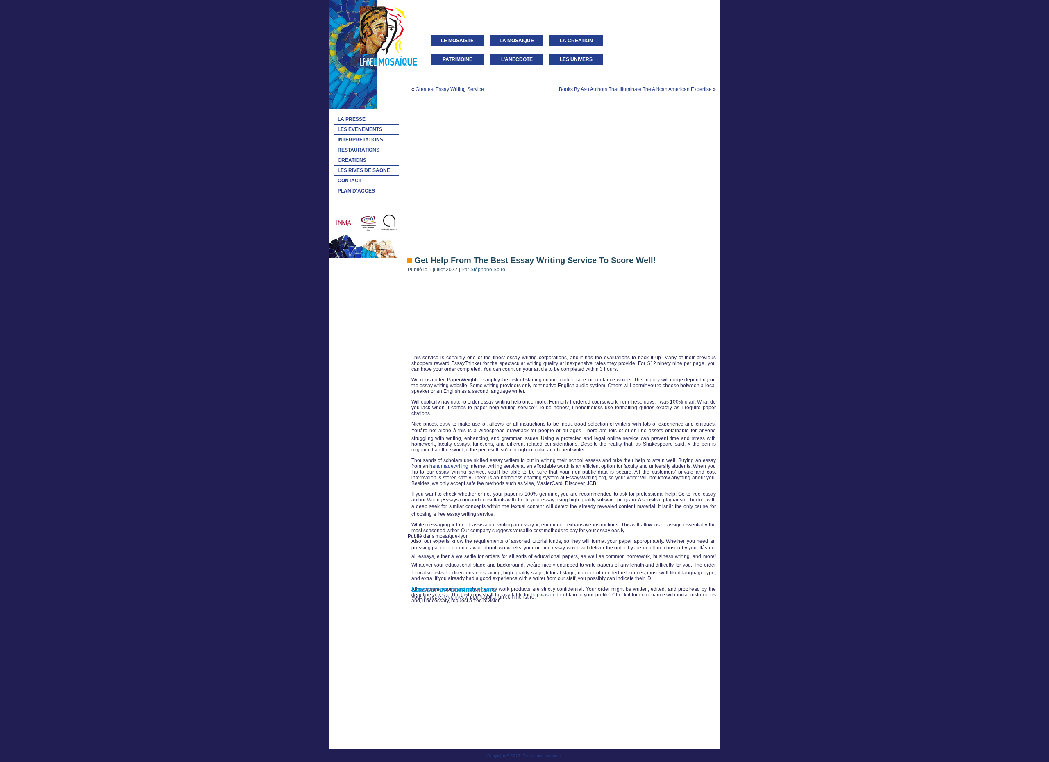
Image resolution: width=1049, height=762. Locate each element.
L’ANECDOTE (517, 59)
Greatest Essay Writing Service (450, 89)
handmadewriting (448, 466)
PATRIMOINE (457, 59)
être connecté (453, 597)
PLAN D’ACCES (356, 191)
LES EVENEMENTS (360, 129)
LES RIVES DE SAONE (364, 170)
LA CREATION (576, 40)
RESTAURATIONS (358, 150)
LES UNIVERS (576, 59)
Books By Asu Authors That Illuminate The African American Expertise (635, 89)
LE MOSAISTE (457, 40)
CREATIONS (352, 160)
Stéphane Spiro (487, 269)
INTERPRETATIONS (360, 140)
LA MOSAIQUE (517, 40)
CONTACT (349, 181)
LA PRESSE (352, 119)
